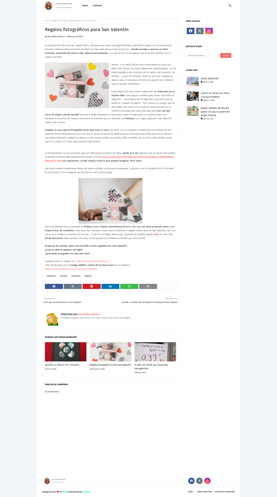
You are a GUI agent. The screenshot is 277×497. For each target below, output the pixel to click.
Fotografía (55, 21)
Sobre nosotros (204, 492)
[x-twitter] (200, 31)
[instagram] (209, 31)
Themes (86, 492)
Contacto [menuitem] (97, 5)
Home (190, 492)
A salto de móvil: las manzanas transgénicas (151, 366)
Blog (65, 492)
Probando (76, 276)
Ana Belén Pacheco (56, 36)
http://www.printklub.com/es (93, 261)
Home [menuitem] (85, 5)
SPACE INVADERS (209, 78)
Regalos (88, 276)
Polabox (63, 276)
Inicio (47, 21)
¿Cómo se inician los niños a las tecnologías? (215, 95)
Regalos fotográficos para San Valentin (110, 364)
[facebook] (190, 31)
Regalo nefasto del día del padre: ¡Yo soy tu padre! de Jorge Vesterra (215, 112)
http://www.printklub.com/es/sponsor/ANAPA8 (71, 268)
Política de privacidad (225, 492)
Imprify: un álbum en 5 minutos (62, 364)
